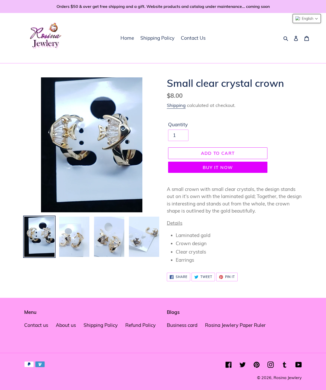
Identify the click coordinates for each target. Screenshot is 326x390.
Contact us (36, 325)
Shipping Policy (101, 325)
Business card (182, 325)
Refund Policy (140, 325)
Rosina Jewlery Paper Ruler (235, 325)
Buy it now (218, 167)
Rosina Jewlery (288, 377)
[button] (307, 18)
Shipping (176, 105)
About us (66, 325)
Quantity (178, 124)
